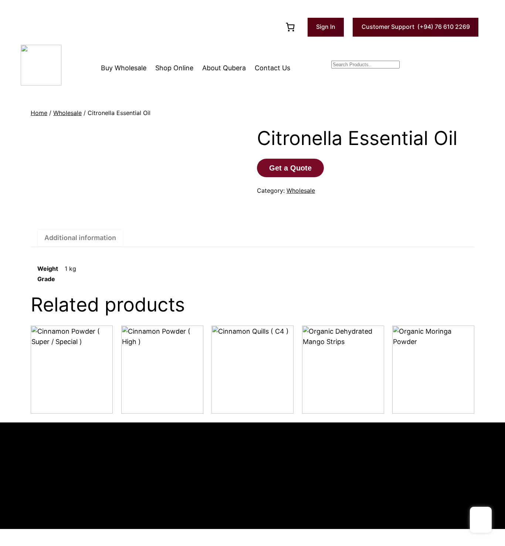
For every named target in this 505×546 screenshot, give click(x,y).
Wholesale (67, 113)
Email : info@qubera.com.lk (57, 463)
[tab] (80, 238)
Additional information (80, 238)
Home (39, 113)
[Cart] (290, 27)
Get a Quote (290, 168)
